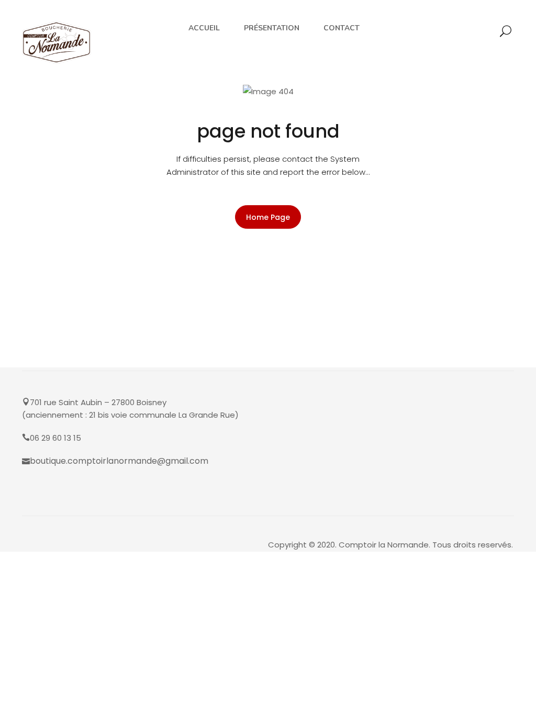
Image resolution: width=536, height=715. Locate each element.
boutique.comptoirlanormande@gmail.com (119, 461)
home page (268, 217)
